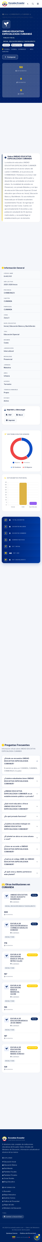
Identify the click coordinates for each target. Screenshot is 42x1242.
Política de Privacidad (11, 1201)
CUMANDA (25, 14)
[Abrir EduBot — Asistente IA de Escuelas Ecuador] (37, 1237)
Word (20, 415)
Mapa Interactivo (10, 1195)
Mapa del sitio (9, 1205)
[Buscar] (33, 4)
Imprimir (12, 420)
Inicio (6, 14)
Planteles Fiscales (10, 1172)
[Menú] (38, 4)
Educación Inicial (10, 1162)
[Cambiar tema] (28, 4)
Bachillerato (8, 1168)
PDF (10, 415)
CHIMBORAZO (15, 14)
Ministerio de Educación (12, 1208)
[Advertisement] (21, 127)
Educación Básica (10, 1165)
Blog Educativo (9, 1182)
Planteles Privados (10, 1175)
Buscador (7, 1191)
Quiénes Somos (9, 1198)
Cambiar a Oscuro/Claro (14, 1216)
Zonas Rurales (9, 1178)
